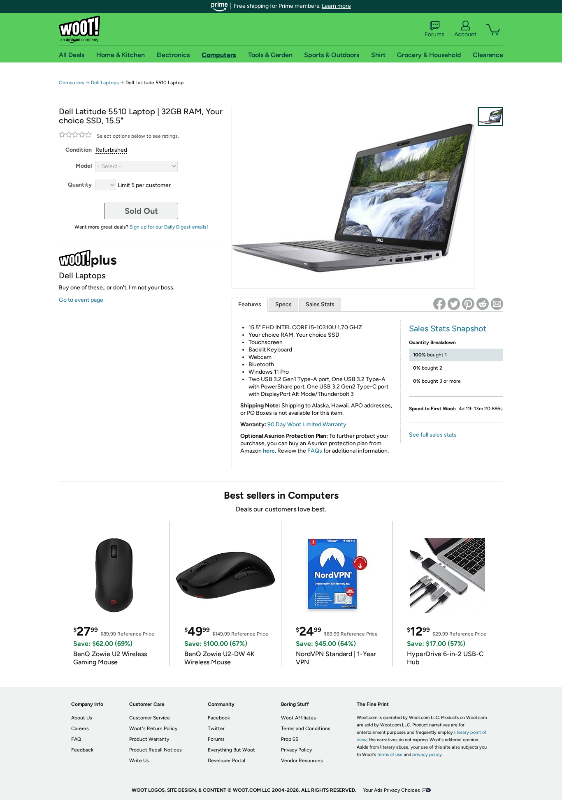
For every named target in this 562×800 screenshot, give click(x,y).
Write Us (139, 760)
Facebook (219, 718)
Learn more (336, 5)
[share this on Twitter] (454, 304)
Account (465, 34)
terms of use (389, 754)
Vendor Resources (302, 760)
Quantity (80, 184)
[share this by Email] (497, 304)
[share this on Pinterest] (468, 304)
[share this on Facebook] (439, 304)
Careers (80, 728)
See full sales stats (433, 434)
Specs (283, 304)
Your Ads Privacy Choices (391, 790)
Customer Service (149, 718)
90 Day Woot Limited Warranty (306, 424)
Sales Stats (320, 304)
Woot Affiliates (298, 718)
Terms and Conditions (305, 728)
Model (84, 165)
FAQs (314, 450)
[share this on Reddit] (482, 304)
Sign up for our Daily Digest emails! (169, 227)
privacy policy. (427, 754)
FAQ (76, 739)
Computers (71, 83)
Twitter (216, 728)
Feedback (82, 750)
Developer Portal (226, 760)
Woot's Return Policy (153, 728)
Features (249, 304)
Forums (434, 34)
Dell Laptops (105, 83)
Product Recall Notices (155, 750)
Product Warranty (149, 739)
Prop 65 (289, 739)
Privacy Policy (296, 750)
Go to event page (81, 299)
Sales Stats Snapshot (448, 328)
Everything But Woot (231, 750)
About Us (81, 718)
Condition (78, 149)
